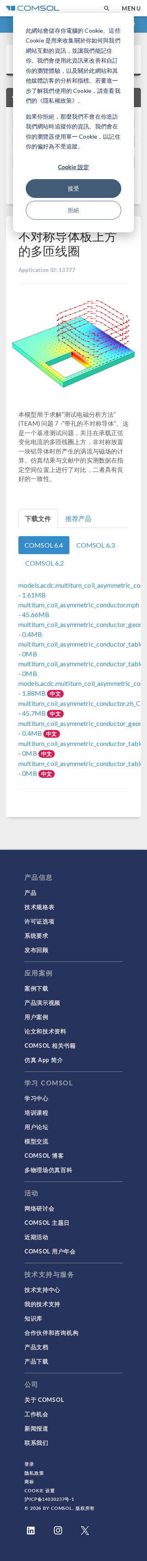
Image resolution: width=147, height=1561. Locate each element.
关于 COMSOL (44, 1399)
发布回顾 (36, 950)
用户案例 (36, 1017)
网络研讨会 (39, 1208)
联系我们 (36, 1442)
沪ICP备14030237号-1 (49, 1499)
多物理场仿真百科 (48, 1170)
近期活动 (36, 1237)
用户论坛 (36, 1127)
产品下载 (36, 1361)
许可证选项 (39, 921)
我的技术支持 (42, 1304)
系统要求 (36, 935)
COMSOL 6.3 (95, 545)
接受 (73, 188)
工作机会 (36, 1414)
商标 (29, 1481)
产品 (30, 892)
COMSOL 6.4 (43, 545)
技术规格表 (39, 907)
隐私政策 (34, 1473)
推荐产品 (78, 518)
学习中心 (36, 1098)
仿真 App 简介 (43, 1060)
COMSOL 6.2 (44, 563)
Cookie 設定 (73, 167)
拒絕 (73, 210)
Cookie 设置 (39, 1490)
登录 (29, 1464)
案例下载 (36, 988)
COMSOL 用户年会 (50, 1251)
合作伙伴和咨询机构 (51, 1332)
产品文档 (36, 1347)
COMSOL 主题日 (47, 1222)
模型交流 (36, 1141)
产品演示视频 (42, 1002)
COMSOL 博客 (44, 1155)
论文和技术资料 (45, 1031)
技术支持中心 (42, 1289)
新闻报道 (36, 1428)
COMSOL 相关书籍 (50, 1045)
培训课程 (36, 1112)
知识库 (33, 1318)
